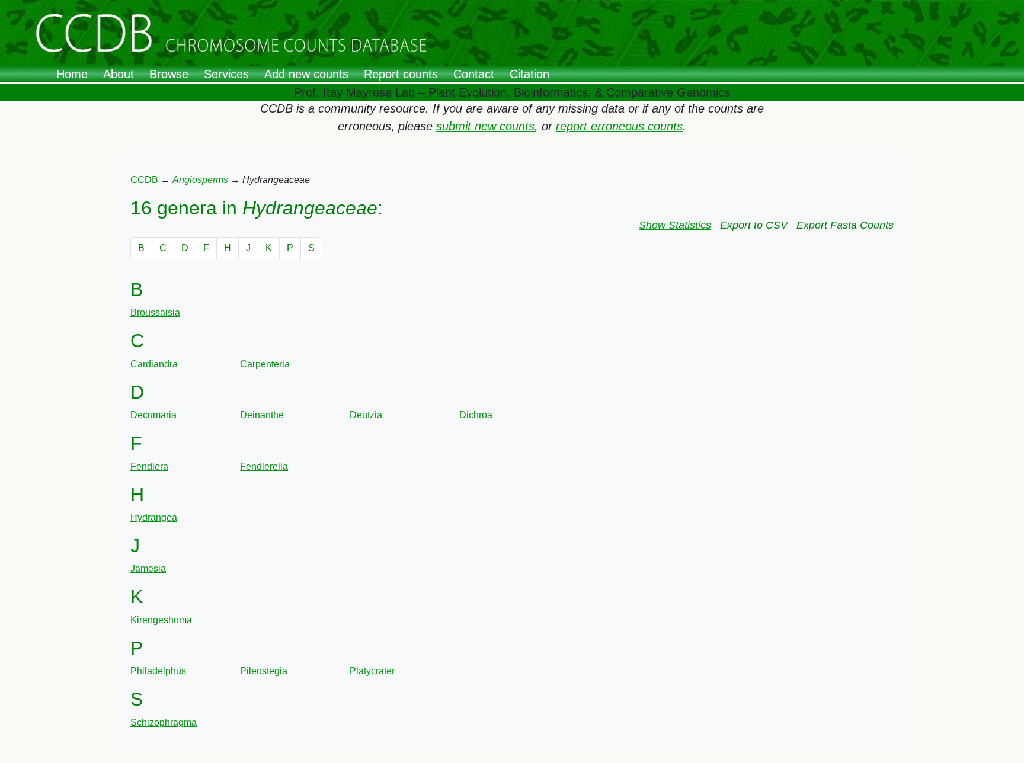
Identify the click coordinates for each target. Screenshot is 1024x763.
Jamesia (148, 568)
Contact (473, 74)
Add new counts (306, 74)
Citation (529, 74)
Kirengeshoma (161, 620)
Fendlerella (264, 466)
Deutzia (366, 415)
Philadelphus (158, 671)
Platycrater (372, 671)
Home (72, 74)
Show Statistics (675, 225)
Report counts (401, 74)
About (118, 74)
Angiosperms (200, 180)
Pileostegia (263, 671)
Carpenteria (265, 364)
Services (226, 74)
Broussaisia (155, 312)
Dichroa (475, 415)
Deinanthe (262, 415)
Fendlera (149, 466)
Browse (168, 74)
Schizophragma (163, 722)
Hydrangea (153, 517)
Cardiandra (154, 364)
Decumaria (153, 415)
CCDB (144, 180)
